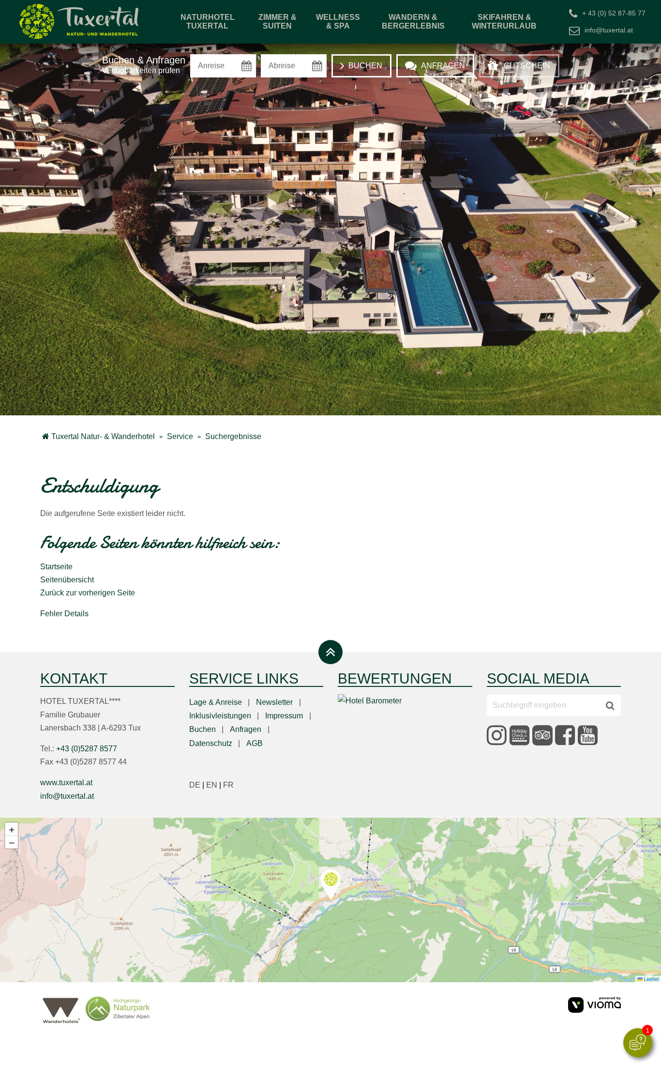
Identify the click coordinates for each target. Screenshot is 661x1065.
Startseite (56, 567)
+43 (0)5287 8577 (86, 749)
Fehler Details (64, 613)
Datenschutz (210, 743)
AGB (254, 743)
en (214, 785)
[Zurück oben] (330, 652)
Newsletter (274, 702)
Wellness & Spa (338, 21)
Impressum (284, 716)
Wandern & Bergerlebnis (413, 21)
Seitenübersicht (67, 580)
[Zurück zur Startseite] (80, 22)
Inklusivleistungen (220, 716)
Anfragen (245, 729)
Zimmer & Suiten (277, 21)
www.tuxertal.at (66, 782)
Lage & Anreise (215, 702)
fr (228, 785)
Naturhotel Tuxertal (207, 21)
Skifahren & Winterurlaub (504, 21)
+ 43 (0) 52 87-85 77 (614, 12)
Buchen (202, 729)
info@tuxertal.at (609, 29)
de (197, 785)
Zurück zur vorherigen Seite (87, 593)
